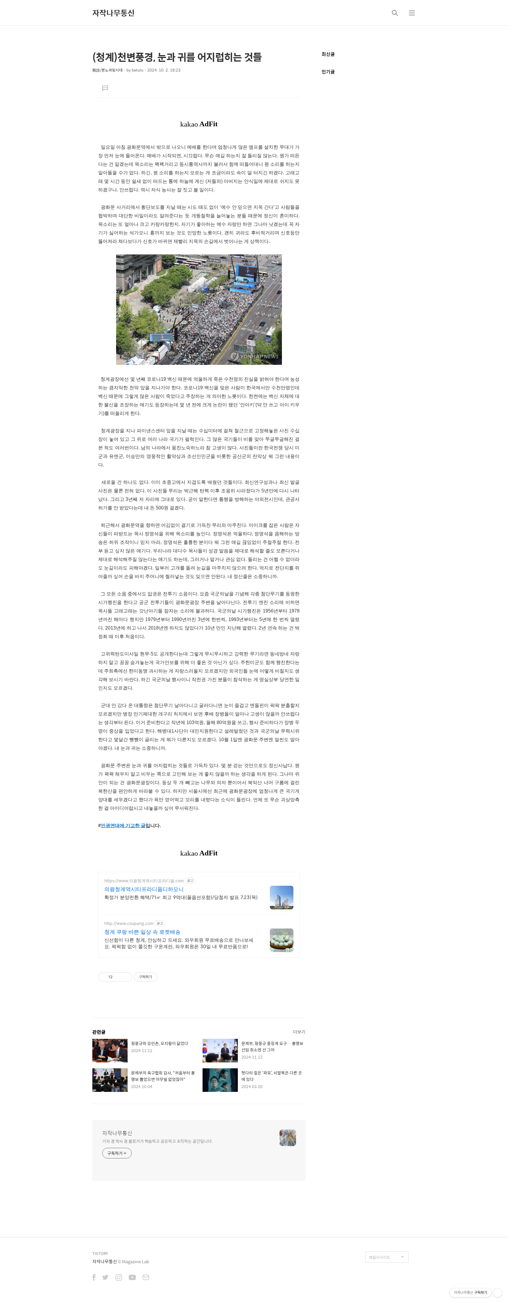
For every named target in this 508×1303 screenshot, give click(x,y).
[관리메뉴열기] (497, 1292)
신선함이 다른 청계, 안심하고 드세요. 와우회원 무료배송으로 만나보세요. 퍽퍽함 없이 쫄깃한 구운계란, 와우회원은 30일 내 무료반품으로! (178, 943)
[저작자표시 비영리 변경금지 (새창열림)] (165, 977)
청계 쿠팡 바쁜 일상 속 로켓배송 (142, 932)
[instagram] (119, 1278)
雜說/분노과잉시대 (107, 70)
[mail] (146, 1278)
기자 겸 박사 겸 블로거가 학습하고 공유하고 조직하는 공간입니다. (157, 1141)
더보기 (299, 1031)
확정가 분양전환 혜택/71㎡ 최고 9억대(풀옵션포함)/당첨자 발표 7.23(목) (181, 897)
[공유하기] (118, 977)
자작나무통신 (113, 13)
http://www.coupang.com (128, 923)
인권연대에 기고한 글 (123, 825)
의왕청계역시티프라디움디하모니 (144, 889)
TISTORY (100, 1253)
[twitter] (105, 1278)
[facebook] (94, 1278)
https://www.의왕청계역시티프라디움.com (144, 880)
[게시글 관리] (125, 977)
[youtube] (132, 1278)
